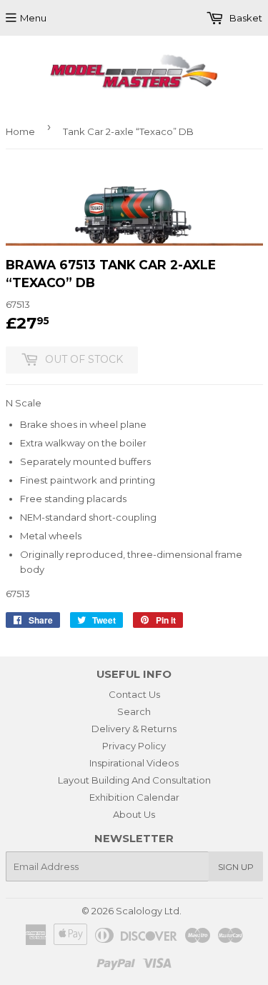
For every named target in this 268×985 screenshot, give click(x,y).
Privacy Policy (134, 745)
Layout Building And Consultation (134, 780)
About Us (134, 814)
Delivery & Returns (134, 728)
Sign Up (236, 866)
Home (20, 131)
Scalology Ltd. (149, 910)
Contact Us (134, 694)
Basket (244, 18)
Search (134, 711)
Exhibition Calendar (134, 797)
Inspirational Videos (134, 763)
